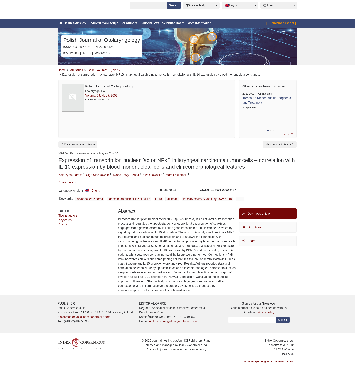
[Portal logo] (76, 9)
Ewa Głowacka (152, 175)
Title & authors (67, 215)
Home (62, 70)
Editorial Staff (149, 23)
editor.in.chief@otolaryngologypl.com (173, 321)
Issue (286, 134)
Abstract (63, 224)
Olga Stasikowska (98, 175)
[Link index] (81, 343)
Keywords (65, 220)
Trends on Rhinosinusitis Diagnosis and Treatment (266, 100)
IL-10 (240, 198)
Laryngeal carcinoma (89, 198)
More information (199, 23)
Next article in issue (278, 144)
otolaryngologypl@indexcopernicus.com (84, 316)
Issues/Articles (75, 23)
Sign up (282, 319)
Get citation (254, 227)
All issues (76, 70)
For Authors (129, 23)
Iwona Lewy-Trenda (126, 175)
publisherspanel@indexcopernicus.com (268, 361)
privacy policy (265, 312)
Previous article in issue (79, 144)
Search (173, 5)
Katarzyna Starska (70, 175)
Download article (258, 213)
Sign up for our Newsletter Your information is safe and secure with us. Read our (259, 308)
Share (251, 240)
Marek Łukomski (176, 175)
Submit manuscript (104, 23)
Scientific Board (173, 23)
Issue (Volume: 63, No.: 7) (104, 70)
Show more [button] (66, 182)
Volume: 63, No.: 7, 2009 (101, 95)
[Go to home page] (61, 23)
